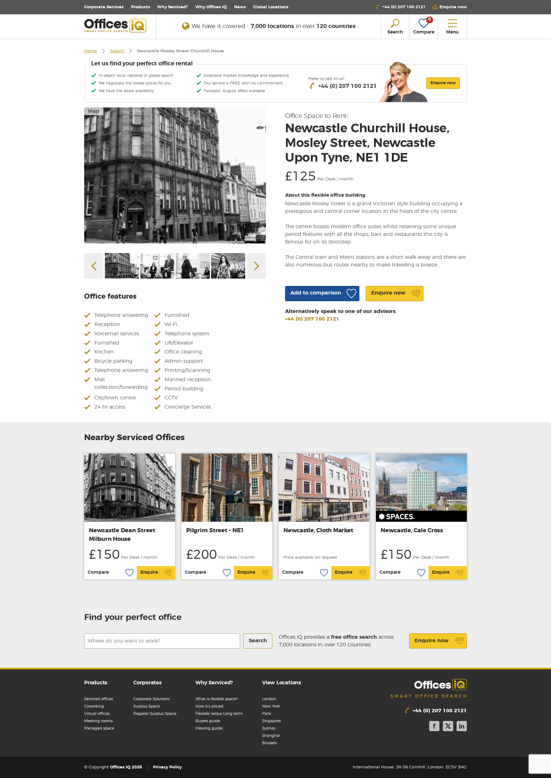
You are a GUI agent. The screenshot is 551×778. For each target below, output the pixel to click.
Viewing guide (209, 728)
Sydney (269, 728)
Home (90, 51)
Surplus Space (146, 706)
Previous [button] (93, 266)
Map (93, 111)
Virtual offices (96, 714)
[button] (449, 7)
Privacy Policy (167, 767)
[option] (175, 175)
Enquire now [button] (443, 83)
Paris (266, 714)
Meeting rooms (98, 721)
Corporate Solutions (151, 699)
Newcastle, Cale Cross (412, 531)
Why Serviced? (172, 7)
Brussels (269, 743)
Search (117, 51)
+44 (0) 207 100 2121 (312, 319)
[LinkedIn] (462, 727)
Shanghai (271, 736)
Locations (270, 7)
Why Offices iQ (211, 7)
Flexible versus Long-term (219, 714)
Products (140, 7)
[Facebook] (434, 727)
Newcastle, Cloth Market (318, 531)
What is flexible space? (216, 699)
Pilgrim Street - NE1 (215, 531)
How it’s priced (209, 706)
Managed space (99, 728)
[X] (448, 727)
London (269, 699)
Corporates (147, 682)
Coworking (94, 706)
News (240, 7)
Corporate (103, 7)
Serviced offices (98, 699)
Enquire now (432, 640)
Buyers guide (207, 721)
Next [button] (256, 266)
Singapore (271, 721)
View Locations (281, 682)
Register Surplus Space (154, 714)
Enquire (149, 572)
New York (271, 706)
